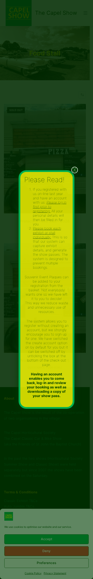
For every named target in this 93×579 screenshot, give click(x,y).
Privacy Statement (55, 573)
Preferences (46, 563)
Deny (46, 551)
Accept (46, 539)
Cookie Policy (33, 573)
